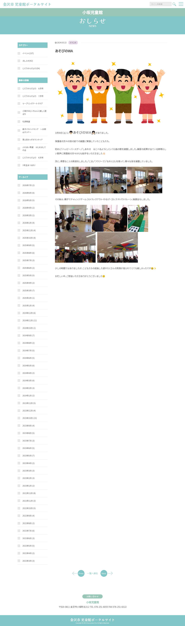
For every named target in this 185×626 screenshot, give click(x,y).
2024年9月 (28, 335)
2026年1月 (28, 222)
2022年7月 (28, 530)
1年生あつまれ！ (29, 165)
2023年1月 (28, 485)
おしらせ (25, 60)
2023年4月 (28, 463)
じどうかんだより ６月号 (32, 157)
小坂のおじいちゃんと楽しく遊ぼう (34, 112)
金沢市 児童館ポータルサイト (92, 619)
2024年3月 (28, 380)
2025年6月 (28, 268)
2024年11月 (29, 320)
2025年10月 (29, 237)
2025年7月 (28, 260)
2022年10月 (29, 508)
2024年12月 (29, 313)
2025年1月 (28, 305)
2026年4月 (28, 207)
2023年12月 (29, 403)
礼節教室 (26, 121)
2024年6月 (28, 358)
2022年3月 (28, 560)
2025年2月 (28, 298)
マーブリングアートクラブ (32, 103)
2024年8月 (28, 343)
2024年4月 (28, 373)
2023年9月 (28, 425)
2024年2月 (28, 388)
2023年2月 (28, 478)
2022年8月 (28, 523)
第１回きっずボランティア (32, 139)
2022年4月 (28, 553)
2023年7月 (28, 440)
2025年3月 (28, 290)
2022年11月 (29, 500)
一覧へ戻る (92, 573)
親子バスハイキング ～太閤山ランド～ (34, 130)
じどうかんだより (29, 68)
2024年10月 (29, 328)
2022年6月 (28, 538)
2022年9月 (28, 515)
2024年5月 (28, 365)
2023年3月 (28, 470)
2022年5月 (28, 545)
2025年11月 (29, 230)
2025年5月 (28, 275)
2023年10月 (29, 418)
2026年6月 (28, 192)
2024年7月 (28, 350)
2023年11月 (29, 410)
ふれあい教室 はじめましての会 (34, 148)
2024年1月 (28, 395)
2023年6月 (28, 448)
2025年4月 (28, 282)
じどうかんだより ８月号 (32, 88)
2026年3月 (28, 215)
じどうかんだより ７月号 (32, 96)
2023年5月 (28, 455)
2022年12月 (29, 493)
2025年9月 (28, 245)
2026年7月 (28, 185)
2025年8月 (28, 253)
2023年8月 (28, 433)
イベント (73, 42)
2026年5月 (28, 200)
